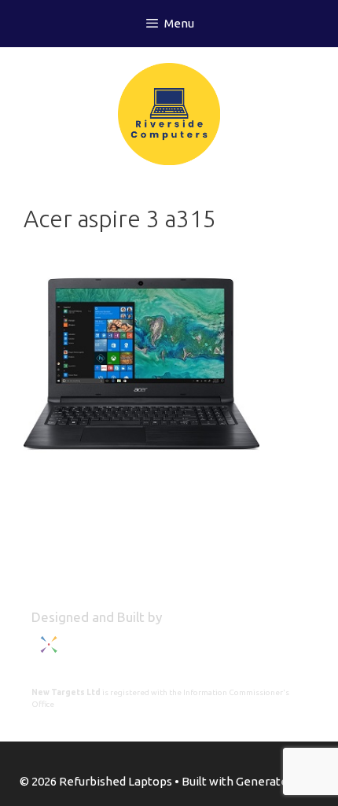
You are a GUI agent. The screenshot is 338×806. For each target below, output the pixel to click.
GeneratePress (277, 781)
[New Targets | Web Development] (110, 656)
